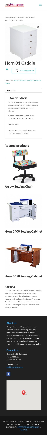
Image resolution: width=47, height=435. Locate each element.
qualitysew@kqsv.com (15, 367)
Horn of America (20, 80)
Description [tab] (11, 90)
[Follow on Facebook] (8, 374)
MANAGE (23, 430)
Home (7, 18)
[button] (38, 27)
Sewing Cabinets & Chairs (19, 18)
